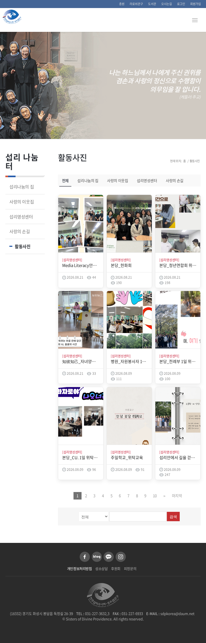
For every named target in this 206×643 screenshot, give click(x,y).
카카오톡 (109, 557)
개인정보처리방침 (79, 568)
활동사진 (72, 157)
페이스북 (85, 557)
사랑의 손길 (174, 180)
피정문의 (130, 568)
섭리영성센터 (147, 180)
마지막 (177, 495)
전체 (65, 180)
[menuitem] (122, 4)
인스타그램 (121, 557)
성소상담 (101, 568)
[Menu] (194, 20)
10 (155, 495)
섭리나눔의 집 (87, 180)
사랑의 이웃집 (117, 180)
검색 (173, 517)
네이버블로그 (97, 557)
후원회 (115, 568)
